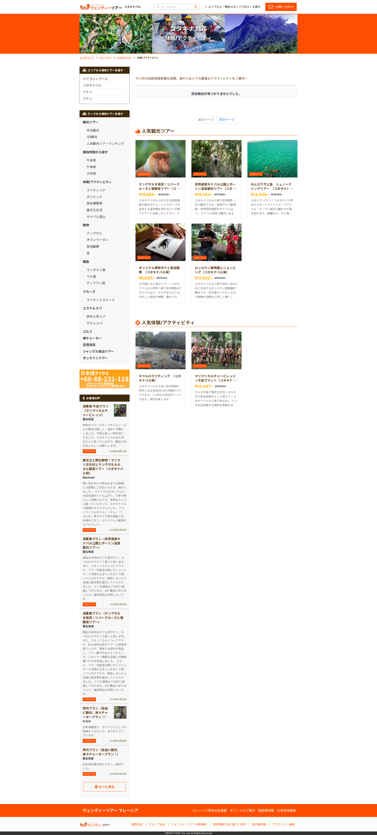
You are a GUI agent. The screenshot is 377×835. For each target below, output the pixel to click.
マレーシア (105, 57)
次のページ (227, 120)
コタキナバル (124, 57)
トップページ (87, 57)
